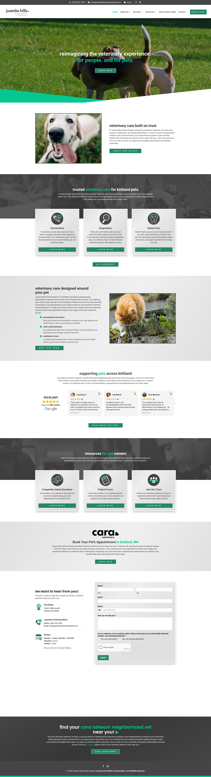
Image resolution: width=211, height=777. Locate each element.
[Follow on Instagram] (140, 2)
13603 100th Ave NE (52, 608)
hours (129, 2)
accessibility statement (135, 771)
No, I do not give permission (133, 639)
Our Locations (105, 751)
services (137, 12)
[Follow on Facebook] (136, 2)
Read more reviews (105, 425)
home (115, 12)
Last (137, 593)
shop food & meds (167, 12)
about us (124, 12)
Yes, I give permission (109, 639)
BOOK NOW (198, 12)
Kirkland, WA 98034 (51, 611)
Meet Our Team (49, 348)
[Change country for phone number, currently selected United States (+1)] (100, 610)
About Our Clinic (125, 151)
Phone (100, 606)
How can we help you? (107, 616)
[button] (174, 403)
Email (100, 597)
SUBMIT (103, 658)
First (99, 593)
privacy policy (119, 771)
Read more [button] (74, 413)
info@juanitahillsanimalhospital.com (106, 2)
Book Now (105, 70)
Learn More (57, 249)
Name (101, 586)
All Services (105, 264)
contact (181, 12)
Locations (90, 745)
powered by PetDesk (105, 771)
